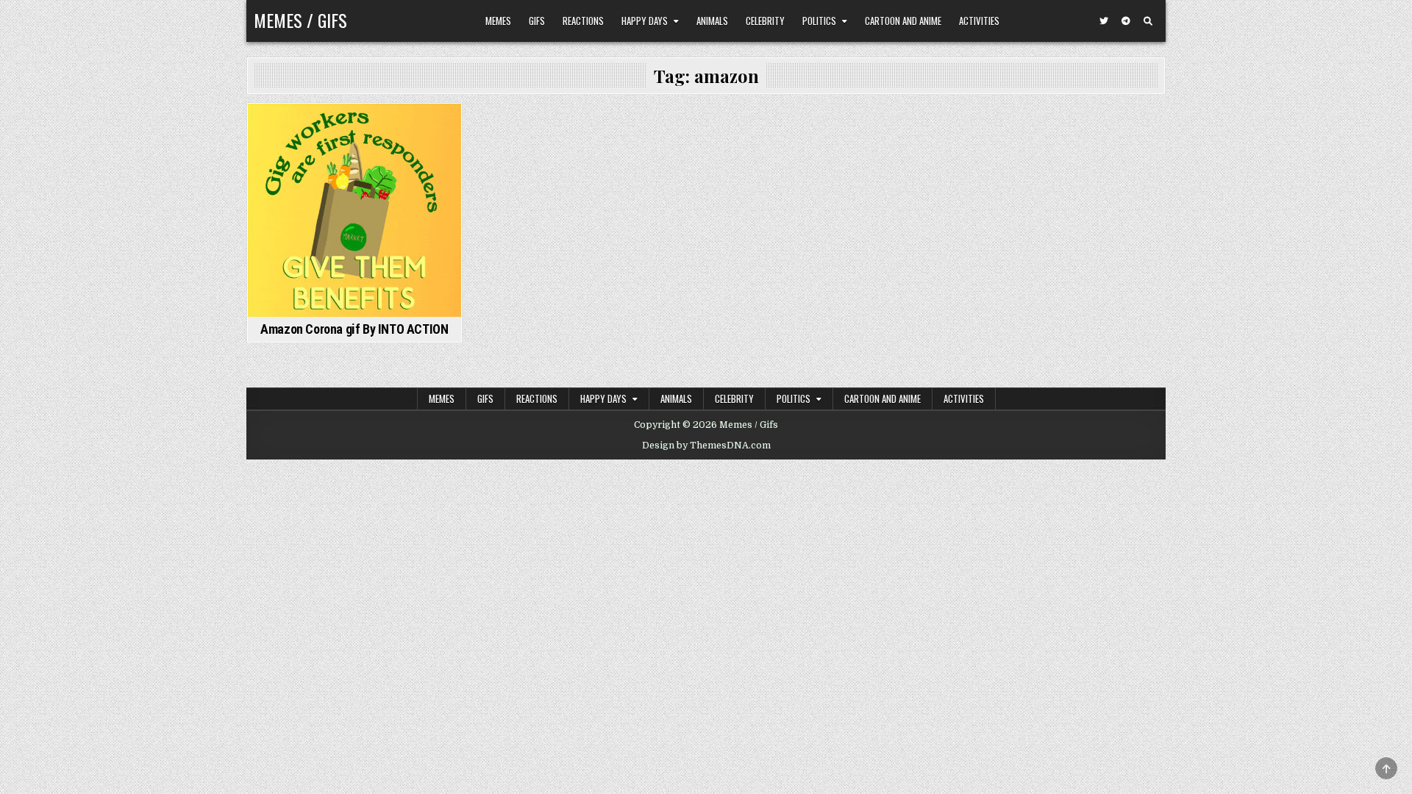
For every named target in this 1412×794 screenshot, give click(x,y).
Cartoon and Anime (903, 20)
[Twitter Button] (1103, 21)
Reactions (583, 20)
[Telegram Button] (1125, 21)
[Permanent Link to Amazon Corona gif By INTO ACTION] (354, 210)
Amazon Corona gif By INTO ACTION (354, 329)
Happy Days (644, 20)
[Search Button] (1148, 21)
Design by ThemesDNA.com (706, 445)
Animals (712, 20)
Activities (979, 20)
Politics (819, 20)
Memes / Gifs (300, 20)
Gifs (537, 20)
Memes (498, 20)
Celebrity (765, 20)
